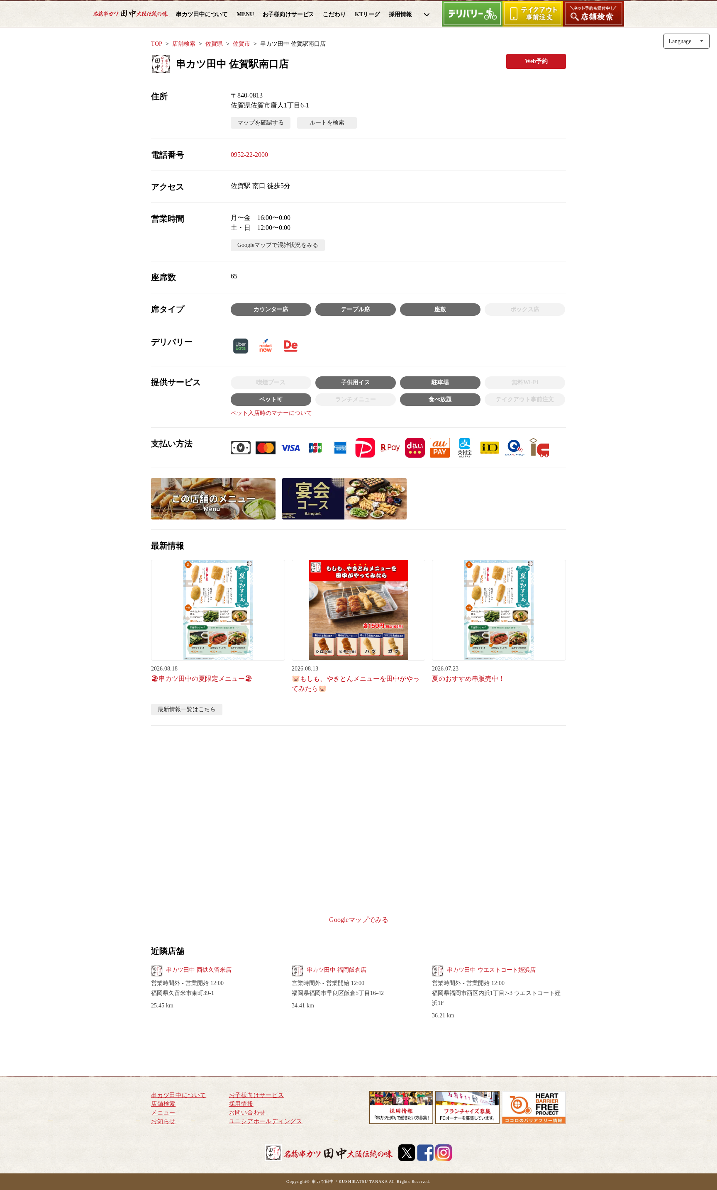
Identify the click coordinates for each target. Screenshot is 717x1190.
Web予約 (536, 61)
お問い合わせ (247, 1113)
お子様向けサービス (256, 1095)
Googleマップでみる (358, 919)
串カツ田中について (178, 1095)
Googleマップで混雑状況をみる (277, 245)
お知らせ (163, 1121)
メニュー (163, 1113)
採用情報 (241, 1104)
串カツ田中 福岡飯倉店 (336, 970)
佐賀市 (241, 44)
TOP (156, 44)
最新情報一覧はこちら (187, 709)
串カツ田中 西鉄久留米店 (199, 970)
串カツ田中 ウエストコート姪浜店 (491, 970)
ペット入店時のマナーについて (271, 413)
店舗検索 (183, 44)
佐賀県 (214, 44)
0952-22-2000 (249, 154)
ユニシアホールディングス (266, 1121)
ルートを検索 (327, 122)
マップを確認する (260, 122)
